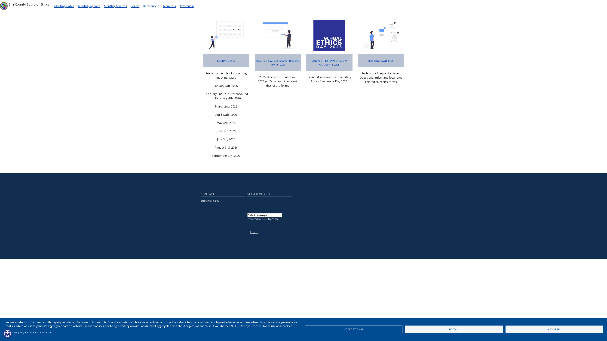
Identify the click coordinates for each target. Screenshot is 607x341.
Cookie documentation (39, 332)
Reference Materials (380, 60)
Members (169, 6)
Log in (254, 232)
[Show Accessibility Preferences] (7, 333)
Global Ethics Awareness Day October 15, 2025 (329, 62)
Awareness (187, 6)
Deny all (454, 329)
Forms (135, 6)
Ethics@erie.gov (210, 200)
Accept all (554, 329)
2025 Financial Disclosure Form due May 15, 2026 (278, 62)
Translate (273, 219)
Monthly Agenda (89, 6)
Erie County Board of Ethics (28, 4)
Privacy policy (17, 332)
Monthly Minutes (115, 6)
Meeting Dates (64, 6)
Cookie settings (353, 329)
